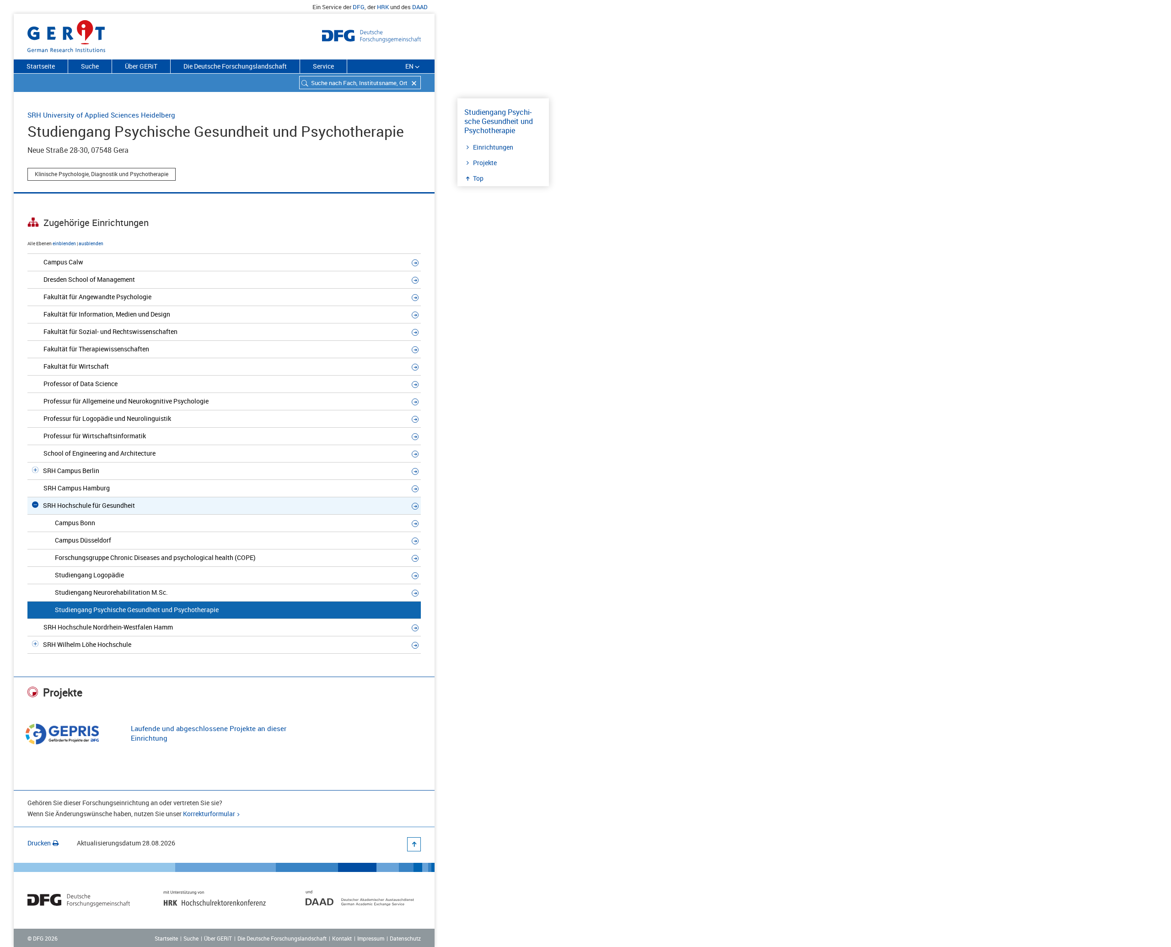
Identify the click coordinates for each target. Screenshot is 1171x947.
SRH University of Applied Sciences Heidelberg (101, 114)
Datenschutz (405, 938)
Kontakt (342, 938)
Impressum (370, 938)
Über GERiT (141, 66)
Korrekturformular (209, 813)
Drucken (39, 843)
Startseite (41, 66)
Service (323, 66)
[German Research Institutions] (66, 34)
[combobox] (360, 82)
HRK (383, 7)
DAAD (420, 7)
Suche (90, 66)
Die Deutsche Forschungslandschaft (235, 66)
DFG (359, 7)
